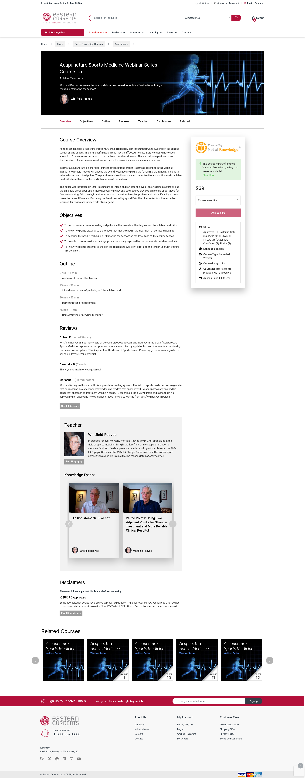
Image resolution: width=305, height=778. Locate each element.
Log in (180, 729)
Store (60, 44)
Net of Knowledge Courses (89, 44)
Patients (117, 32)
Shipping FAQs (227, 729)
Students (135, 32)
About (170, 32)
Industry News (142, 729)
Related (185, 121)
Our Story (140, 724)
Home (44, 44)
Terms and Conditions (231, 738)
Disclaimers (164, 121)
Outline (106, 121)
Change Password (186, 733)
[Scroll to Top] (300, 765)
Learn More (64, 660)
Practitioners (96, 32)
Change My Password (228, 3)
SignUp (254, 701)
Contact (186, 32)
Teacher (143, 121)
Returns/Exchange (229, 724)
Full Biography (74, 461)
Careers (139, 733)
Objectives (86, 121)
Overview (65, 121)
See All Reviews (70, 406)
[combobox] (136, 18)
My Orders (204, 3)
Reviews (124, 121)
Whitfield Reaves (81, 98)
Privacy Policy (227, 733)
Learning (154, 32)
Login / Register (255, 3)
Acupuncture (121, 44)
